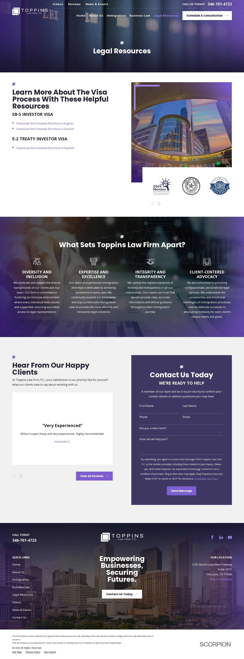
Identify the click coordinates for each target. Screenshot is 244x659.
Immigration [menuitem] (116, 15)
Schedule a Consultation (205, 16)
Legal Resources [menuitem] (166, 15)
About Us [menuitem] (96, 15)
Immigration (20, 579)
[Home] (30, 11)
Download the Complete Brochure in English (45, 123)
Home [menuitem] (81, 15)
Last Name (189, 405)
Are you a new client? (152, 428)
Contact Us (19, 617)
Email (186, 417)
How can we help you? (153, 439)
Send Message (181, 491)
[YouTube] (230, 537)
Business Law (21, 587)
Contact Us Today (119, 594)
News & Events (97, 4)
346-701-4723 (220, 4)
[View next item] (159, 203)
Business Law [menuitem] (140, 15)
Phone (143, 417)
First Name (146, 405)
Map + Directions (221, 579)
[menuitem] (17, 652)
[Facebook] (212, 537)
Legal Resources (22, 595)
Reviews (74, 4)
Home (16, 564)
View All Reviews (92, 476)
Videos (58, 4)
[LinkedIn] (221, 537)
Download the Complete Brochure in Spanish (45, 129)
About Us (18, 572)
